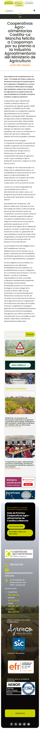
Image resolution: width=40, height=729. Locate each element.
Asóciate (9, 3)
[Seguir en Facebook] (11, 724)
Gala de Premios (19, 4)
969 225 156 (13, 611)
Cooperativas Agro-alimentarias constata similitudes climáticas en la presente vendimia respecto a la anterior (19, 464)
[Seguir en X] (15, 724)
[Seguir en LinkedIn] (20, 724)
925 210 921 (13, 606)
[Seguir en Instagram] (24, 724)
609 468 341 (13, 594)
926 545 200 (16, 564)
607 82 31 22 (13, 600)
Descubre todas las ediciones (17, 533)
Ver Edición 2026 (16, 526)
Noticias (26, 65)
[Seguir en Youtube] (28, 724)
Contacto (29, 3)
